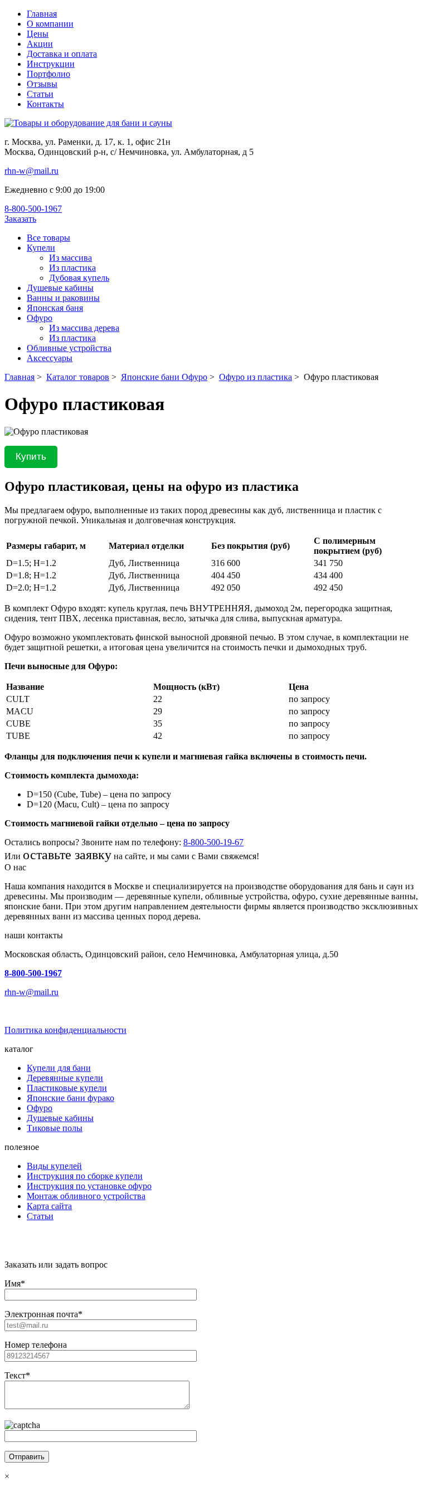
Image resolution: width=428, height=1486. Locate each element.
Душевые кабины (60, 288)
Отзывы (42, 84)
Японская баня (55, 308)
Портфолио (48, 74)
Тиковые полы (54, 1128)
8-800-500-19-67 (213, 842)
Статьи (40, 94)
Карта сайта (49, 1206)
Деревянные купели (65, 1078)
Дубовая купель (79, 277)
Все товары (48, 237)
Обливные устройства (69, 348)
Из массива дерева (84, 328)
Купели (41, 247)
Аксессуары (49, 358)
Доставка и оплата (62, 54)
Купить (31, 456)
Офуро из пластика (255, 377)
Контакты (45, 104)
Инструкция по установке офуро (89, 1186)
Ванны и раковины (63, 298)
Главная (42, 13)
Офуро (39, 318)
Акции (40, 43)
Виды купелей (54, 1166)
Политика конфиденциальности (65, 1030)
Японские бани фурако (70, 1098)
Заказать (20, 218)
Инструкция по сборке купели (85, 1176)
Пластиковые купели (67, 1088)
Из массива (70, 257)
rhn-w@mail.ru (31, 171)
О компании (50, 23)
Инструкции (51, 64)
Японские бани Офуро (164, 377)
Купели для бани (59, 1068)
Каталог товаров (77, 377)
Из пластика (72, 267)
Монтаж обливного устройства (86, 1196)
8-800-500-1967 (33, 208)
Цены (37, 33)
